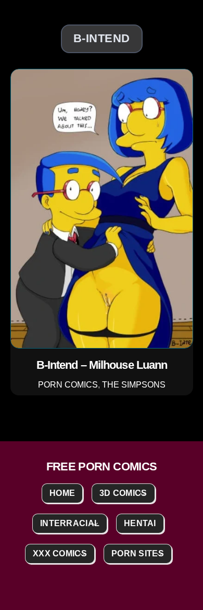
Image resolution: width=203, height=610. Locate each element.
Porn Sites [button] (137, 553)
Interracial (69, 523)
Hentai (140, 523)
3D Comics (123, 493)
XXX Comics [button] (60, 553)
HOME (62, 493)
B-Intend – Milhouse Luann (101, 364)
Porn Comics (68, 384)
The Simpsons (134, 384)
